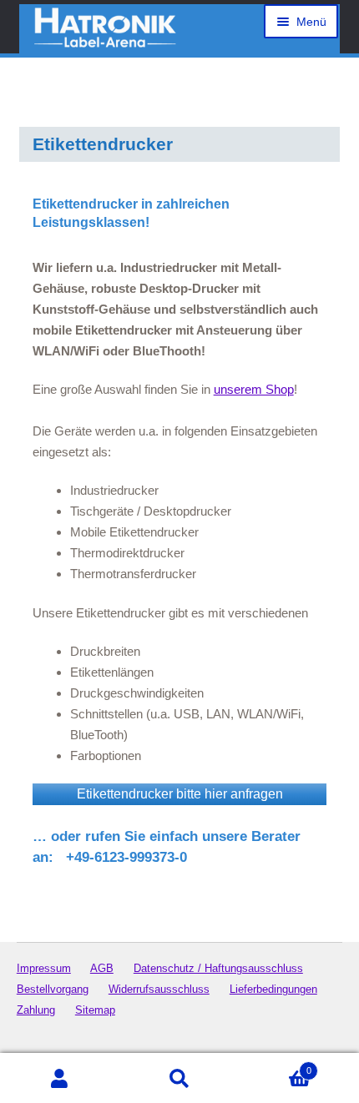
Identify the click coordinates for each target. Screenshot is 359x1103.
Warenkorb (275, 1066)
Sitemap (95, 1010)
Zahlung (36, 1010)
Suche (179, 1078)
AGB (102, 968)
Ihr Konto (59, 1078)
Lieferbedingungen (273, 989)
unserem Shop (254, 389)
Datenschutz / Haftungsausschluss (218, 968)
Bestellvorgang (52, 989)
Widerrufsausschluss (159, 989)
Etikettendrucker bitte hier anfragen (180, 794)
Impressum (44, 968)
